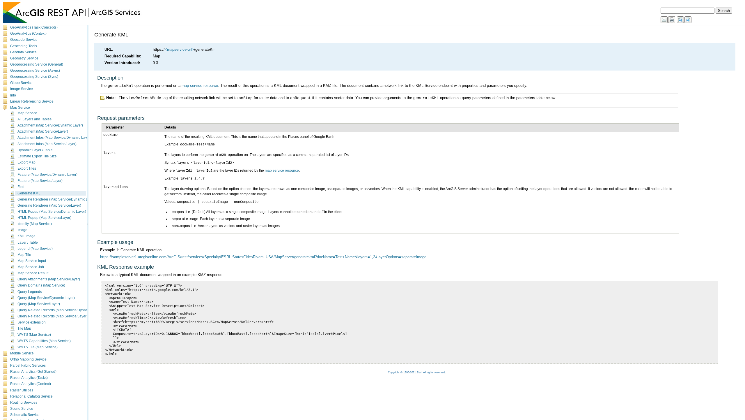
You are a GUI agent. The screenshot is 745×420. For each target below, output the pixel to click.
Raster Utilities (21, 390)
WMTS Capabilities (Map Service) (44, 341)
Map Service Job (30, 267)
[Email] (664, 20)
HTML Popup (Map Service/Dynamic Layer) (51, 211)
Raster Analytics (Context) (30, 384)
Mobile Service (22, 353)
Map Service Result (32, 273)
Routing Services (23, 402)
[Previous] (680, 20)
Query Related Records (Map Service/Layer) (52, 316)
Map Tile (24, 254)
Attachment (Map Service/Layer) (42, 131)
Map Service (20, 107)
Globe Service (21, 83)
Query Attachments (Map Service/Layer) (48, 279)
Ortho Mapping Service (28, 359)
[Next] (688, 20)
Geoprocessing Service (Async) (35, 70)
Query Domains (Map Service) (41, 285)
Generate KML (28, 193)
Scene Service (21, 408)
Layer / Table (27, 242)
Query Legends (29, 292)
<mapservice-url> (179, 49)
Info (13, 95)
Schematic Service (25, 415)
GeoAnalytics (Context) (28, 33)
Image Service (21, 89)
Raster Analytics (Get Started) (33, 371)
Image (22, 230)
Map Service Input (31, 261)
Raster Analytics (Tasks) (29, 377)
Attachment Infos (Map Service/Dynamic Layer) (54, 137)
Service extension (31, 322)
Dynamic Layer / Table (35, 150)
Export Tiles (26, 168)
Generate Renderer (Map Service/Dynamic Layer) (56, 199)
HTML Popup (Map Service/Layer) (44, 217)
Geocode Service (24, 39)
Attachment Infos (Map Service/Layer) (47, 144)
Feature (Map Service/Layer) (40, 180)
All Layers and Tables (34, 119)
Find (20, 187)
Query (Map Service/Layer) (38, 304)
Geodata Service (23, 52)
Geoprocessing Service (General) (36, 64)
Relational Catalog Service (31, 396)
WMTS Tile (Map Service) (37, 347)
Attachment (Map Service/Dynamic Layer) (50, 125)
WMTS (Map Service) (34, 334)
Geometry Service (24, 58)
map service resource (200, 85)
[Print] (672, 20)
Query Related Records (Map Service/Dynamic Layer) (59, 310)
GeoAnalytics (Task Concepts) (34, 27)
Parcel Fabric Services (28, 365)
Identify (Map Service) (34, 224)
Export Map (26, 162)
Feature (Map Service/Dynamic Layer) (47, 174)
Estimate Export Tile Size (37, 156)
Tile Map (24, 328)
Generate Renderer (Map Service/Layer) (49, 205)
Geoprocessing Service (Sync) (34, 76)
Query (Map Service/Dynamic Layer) (46, 298)
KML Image (26, 236)
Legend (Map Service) (35, 248)
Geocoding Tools (23, 46)
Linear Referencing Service (32, 101)
